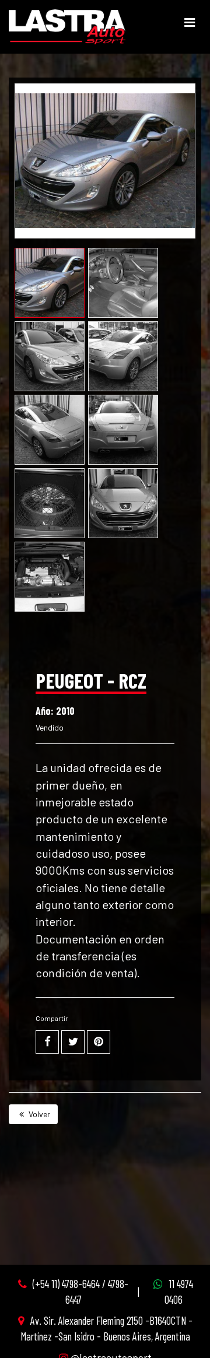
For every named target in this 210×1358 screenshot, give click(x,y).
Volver (38, 1114)
